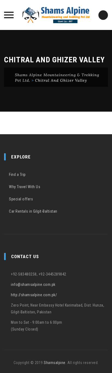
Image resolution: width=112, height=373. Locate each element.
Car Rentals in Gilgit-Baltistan (33, 211)
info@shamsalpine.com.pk (33, 284)
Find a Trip (17, 174)
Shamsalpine (55, 362)
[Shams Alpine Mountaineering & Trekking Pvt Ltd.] (56, 15)
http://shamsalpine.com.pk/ (34, 295)
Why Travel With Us (24, 187)
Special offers (21, 199)
